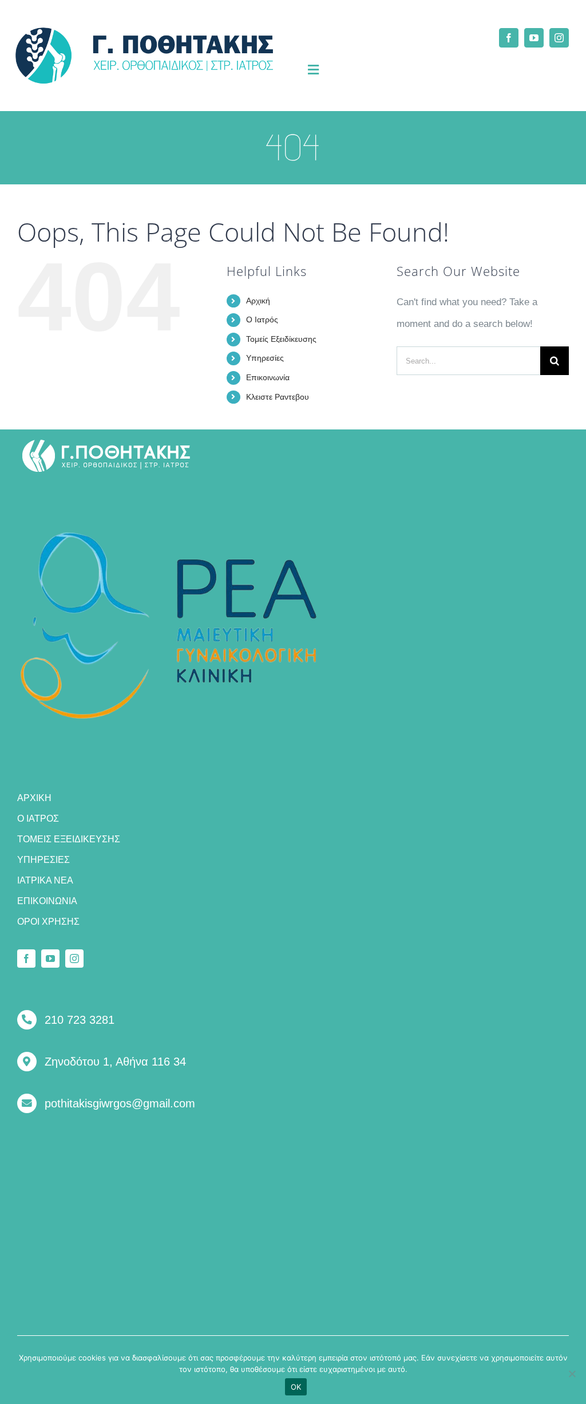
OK (296, 1386)
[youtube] (534, 38)
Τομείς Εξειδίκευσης (281, 339)
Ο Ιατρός (262, 319)
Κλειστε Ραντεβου (277, 396)
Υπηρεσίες (265, 357)
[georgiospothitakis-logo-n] (144, 32)
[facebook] (508, 38)
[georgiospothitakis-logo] (106, 443)
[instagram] (559, 38)
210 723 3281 (79, 1019)
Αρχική (258, 300)
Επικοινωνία (268, 377)
